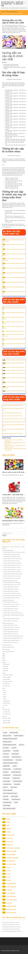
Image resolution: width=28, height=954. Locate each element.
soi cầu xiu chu (17, 775)
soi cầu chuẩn (17, 769)
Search (4, 535)
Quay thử (4, 716)
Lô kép (4, 694)
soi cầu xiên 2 (16, 778)
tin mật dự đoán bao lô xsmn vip (10, 625)
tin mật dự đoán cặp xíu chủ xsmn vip (11, 627)
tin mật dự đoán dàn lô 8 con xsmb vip (11, 584)
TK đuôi (4, 698)
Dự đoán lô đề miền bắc (7, 550)
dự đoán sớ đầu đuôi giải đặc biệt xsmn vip (12, 638)
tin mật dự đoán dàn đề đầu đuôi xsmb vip (12, 573)
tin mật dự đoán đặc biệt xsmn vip (10, 629)
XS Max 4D (5, 666)
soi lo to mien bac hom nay (10, 793)
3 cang (5, 732)
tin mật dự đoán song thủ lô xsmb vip (11, 597)
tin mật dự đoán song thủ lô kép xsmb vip (12, 595)
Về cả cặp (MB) (6, 679)
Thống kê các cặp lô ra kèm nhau (9, 31)
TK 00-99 (5, 705)
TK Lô (3, 688)
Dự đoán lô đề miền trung (8, 600)
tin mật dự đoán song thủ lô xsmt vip (11, 618)
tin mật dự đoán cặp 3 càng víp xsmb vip (12, 563)
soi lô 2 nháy (14, 796)
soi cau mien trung (7, 759)
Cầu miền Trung (6, 685)
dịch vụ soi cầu (7, 735)
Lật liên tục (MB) (6, 677)
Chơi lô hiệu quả (6, 649)
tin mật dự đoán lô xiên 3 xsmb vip (10, 589)
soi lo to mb (14, 787)
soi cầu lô (5, 772)
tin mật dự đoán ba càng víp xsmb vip (11, 554)
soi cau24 (16, 750)
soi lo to (5, 787)
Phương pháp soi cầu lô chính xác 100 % (14, 520)
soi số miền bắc (7, 802)
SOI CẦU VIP (6, 766)
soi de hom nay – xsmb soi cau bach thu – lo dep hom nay (12, 3)
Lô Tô (3, 707)
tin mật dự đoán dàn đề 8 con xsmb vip (12, 569)
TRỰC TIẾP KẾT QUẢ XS (8, 651)
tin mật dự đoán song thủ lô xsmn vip (11, 640)
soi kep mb (17, 784)
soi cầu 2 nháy (6, 769)
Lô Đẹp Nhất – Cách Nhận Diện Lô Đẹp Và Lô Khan (14, 494)
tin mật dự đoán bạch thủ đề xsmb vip (11, 556)
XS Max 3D (5, 670)
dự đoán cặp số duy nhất (9, 744)
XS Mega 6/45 (6, 664)
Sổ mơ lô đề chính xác (7, 645)
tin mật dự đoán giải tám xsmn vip (10, 631)
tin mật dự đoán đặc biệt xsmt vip (10, 606)
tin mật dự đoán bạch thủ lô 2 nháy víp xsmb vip (14, 552)
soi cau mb (6, 756)
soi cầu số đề (6, 775)
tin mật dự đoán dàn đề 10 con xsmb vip (12, 571)
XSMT (3, 658)
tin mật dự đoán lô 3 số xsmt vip (10, 610)
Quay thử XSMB (6, 718)
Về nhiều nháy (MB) (7, 681)
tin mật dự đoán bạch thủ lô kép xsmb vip (12, 558)
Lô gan (4, 690)
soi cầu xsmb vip (17, 781)
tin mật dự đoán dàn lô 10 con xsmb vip (12, 576)
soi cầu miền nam (16, 772)
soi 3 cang (5, 747)
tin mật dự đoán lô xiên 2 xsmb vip (10, 586)
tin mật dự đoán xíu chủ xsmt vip (10, 620)
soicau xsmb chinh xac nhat (10, 763)
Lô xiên (4, 692)
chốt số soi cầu (14, 732)
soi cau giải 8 (15, 753)
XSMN (3, 655)
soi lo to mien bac (7, 790)
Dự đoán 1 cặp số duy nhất (10, 738)
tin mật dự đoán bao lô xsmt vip (10, 602)
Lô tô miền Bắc (6, 709)
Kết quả (4, 660)
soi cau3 (14, 747)
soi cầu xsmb (6, 781)
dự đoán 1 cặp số (18, 735)
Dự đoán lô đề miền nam (7, 623)
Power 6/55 (5, 668)
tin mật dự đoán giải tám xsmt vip (10, 608)
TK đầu (4, 696)
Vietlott (3, 662)
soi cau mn (18, 759)
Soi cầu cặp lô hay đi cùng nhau (18, 29)
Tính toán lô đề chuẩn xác (12, 11)
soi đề (16, 802)
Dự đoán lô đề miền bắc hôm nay (9, 580)
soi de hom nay (7, 784)
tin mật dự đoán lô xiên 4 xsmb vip (10, 591)
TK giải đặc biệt (6, 701)
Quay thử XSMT (6, 720)
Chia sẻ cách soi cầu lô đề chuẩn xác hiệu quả (14, 472)
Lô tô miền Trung (7, 714)
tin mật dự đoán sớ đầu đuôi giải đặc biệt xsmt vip (13, 615)
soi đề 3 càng (6, 805)
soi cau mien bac (16, 756)
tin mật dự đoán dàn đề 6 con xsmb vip (12, 567)
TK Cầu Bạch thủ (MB (8, 675)
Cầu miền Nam (6, 683)
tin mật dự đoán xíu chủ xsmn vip (10, 642)
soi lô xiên (5, 799)
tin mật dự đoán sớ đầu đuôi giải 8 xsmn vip (13, 636)
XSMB (3, 653)
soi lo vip (5, 796)
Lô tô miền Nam (6, 711)
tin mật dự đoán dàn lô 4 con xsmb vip (11, 578)
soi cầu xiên (6, 778)
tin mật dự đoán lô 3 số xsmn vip (10, 633)
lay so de (21, 744)
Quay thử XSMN (6, 722)
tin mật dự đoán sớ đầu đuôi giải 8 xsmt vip (12, 612)
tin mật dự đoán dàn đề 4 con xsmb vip (12, 565)
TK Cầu (4, 673)
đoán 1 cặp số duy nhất (9, 808)
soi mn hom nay (16, 799)
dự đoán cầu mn (7, 741)
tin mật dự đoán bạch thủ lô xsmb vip (11, 560)
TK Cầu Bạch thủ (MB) (13, 848)
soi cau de (5, 753)
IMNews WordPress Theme (13, 950)
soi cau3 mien (6, 750)
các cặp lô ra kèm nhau (15, 28)
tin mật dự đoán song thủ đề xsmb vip (11, 593)
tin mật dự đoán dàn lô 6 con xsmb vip (11, 582)
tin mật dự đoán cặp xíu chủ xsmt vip (11, 604)
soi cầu (14, 766)
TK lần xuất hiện (6, 703)
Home (3, 11)
